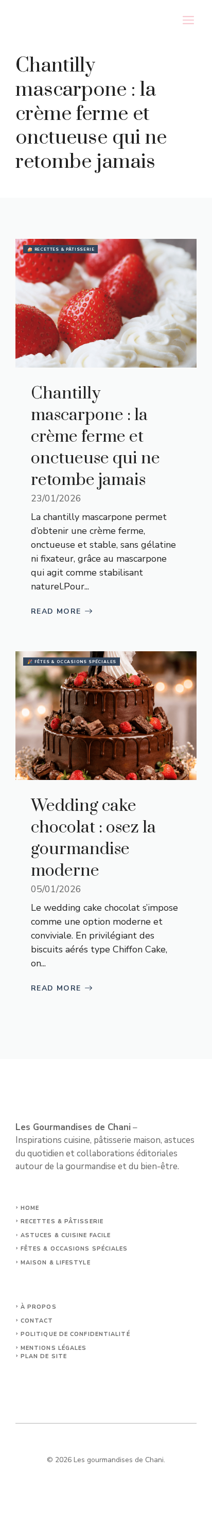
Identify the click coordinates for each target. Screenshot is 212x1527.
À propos (39, 1307)
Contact (37, 1321)
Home (30, 1208)
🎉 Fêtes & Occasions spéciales (71, 662)
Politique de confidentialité (75, 1334)
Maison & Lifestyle (56, 1262)
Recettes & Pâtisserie (62, 1221)
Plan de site (44, 1356)
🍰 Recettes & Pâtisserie (60, 249)
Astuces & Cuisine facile (66, 1235)
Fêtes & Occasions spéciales (74, 1249)
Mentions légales (54, 1348)
